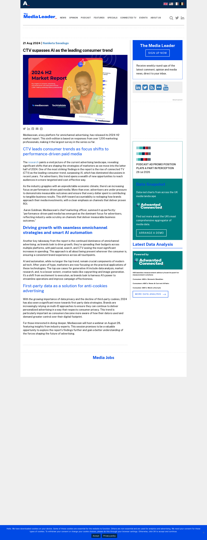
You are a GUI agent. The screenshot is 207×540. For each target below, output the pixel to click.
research (33, 162)
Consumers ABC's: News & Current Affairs (151, 283)
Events (143, 18)
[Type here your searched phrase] (171, 17)
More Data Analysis (148, 294)
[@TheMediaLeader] (177, 17)
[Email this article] (37, 128)
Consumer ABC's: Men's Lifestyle (147, 288)
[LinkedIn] (182, 17)
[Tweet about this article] (24, 128)
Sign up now (157, 52)
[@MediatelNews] (145, 87)
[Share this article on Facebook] (32, 128)
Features (99, 18)
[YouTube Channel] (166, 87)
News (63, 18)
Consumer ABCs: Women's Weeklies (148, 279)
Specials (112, 18)
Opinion (73, 18)
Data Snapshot (150, 184)
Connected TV (128, 18)
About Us (156, 18)
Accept (96, 536)
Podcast (86, 18)
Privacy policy (109, 536)
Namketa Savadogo (56, 43)
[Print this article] (41, 128)
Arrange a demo (151, 232)
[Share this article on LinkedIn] (28, 128)
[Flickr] (159, 87)
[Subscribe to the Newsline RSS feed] (152, 87)
